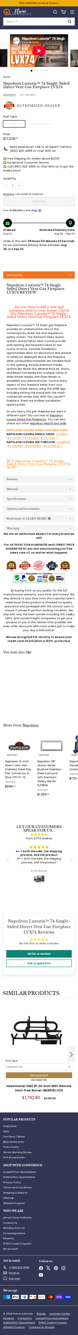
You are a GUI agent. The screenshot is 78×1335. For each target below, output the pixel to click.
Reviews (8, 1238)
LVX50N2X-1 (18, 446)
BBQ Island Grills (13, 1142)
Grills (6, 1131)
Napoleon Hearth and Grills (48, 423)
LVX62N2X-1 (36, 446)
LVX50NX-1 (17, 438)
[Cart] (63, 12)
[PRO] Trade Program (17, 1243)
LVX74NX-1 (50, 438)
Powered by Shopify (42, 1327)
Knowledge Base (14, 1233)
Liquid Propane (41, 124)
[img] (39, 834)
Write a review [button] (39, 954)
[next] (71, 1055)
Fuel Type (12, 1060)
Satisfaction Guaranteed (19, 1177)
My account (10, 1249)
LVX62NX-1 (34, 438)
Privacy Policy (12, 1182)
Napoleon (9, 95)
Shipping (8, 194)
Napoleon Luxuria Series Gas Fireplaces (35, 417)
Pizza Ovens (11, 1147)
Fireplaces (10, 1126)
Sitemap (8, 1198)
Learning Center (60, 1314)
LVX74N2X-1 (54, 446)
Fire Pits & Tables (14, 1136)
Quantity (9, 178)
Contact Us (10, 1223)
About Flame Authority (17, 1217)
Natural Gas (15, 124)
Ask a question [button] (39, 963)
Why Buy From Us (14, 1228)
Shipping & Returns (15, 1193)
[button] (39, 275)
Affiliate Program (14, 1203)
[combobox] (39, 22)
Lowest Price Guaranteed (19, 1172)
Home (7, 77)
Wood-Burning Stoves (17, 1152)
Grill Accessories (14, 1157)
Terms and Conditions (17, 1187)
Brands (41, 1314)
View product (39, 1075)
